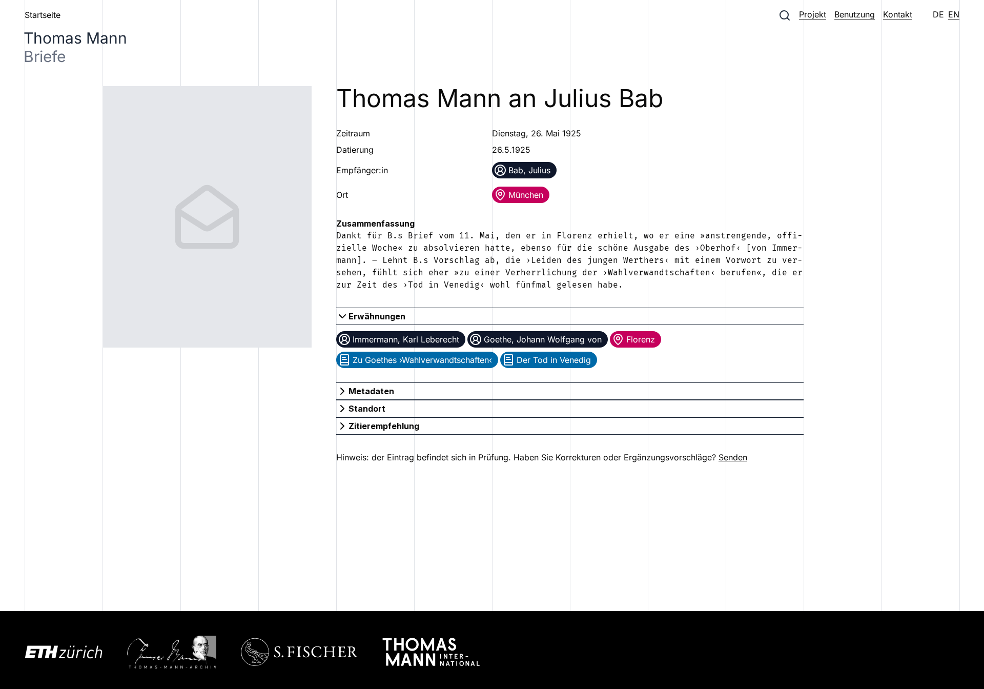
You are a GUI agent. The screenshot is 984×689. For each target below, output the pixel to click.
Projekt (812, 14)
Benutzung (854, 14)
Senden (733, 457)
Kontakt (897, 14)
